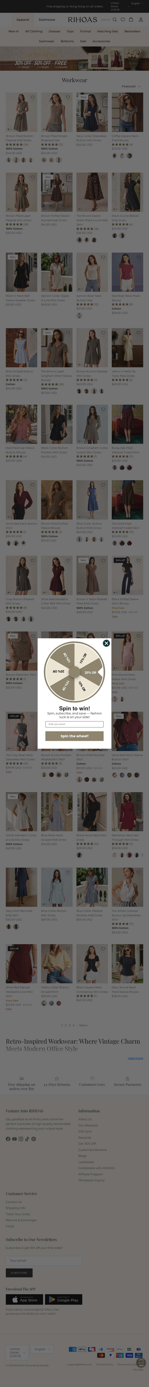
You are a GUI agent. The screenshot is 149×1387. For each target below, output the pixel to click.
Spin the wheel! (75, 736)
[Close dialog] (106, 643)
